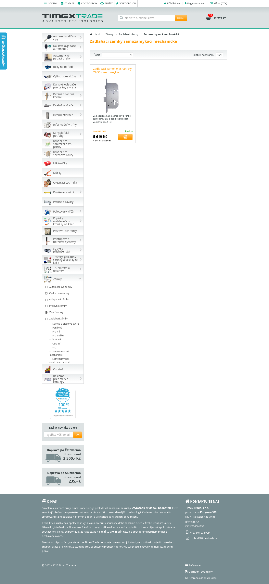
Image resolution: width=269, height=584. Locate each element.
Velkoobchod (128, 3)
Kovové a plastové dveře (65, 323)
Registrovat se (195, 3)
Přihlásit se (173, 3)
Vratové (56, 339)
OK (77, 434)
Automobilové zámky (60, 286)
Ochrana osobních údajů (202, 578)
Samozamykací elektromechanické (59, 360)
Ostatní (56, 343)
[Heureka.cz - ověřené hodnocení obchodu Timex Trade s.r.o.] (63, 403)
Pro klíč (56, 331)
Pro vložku (58, 335)
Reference (194, 565)
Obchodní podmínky (200, 571)
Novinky (52, 3)
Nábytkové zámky (59, 299)
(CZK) (220, 3)
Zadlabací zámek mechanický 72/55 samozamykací (112, 70)
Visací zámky (56, 312)
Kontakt (69, 3)
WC (54, 347)
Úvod (97, 34)
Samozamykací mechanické (59, 353)
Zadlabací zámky (58, 318)
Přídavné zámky (58, 305)
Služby (109, 3)
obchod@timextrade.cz (203, 538)
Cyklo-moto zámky (59, 293)
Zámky (109, 34)
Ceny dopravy (89, 3)
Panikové (57, 327)
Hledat (180, 17)
